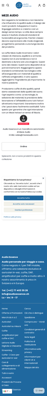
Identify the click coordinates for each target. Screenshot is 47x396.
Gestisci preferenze (23, 210)
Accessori (6, 377)
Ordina (23, 146)
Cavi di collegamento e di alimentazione (11, 365)
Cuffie (5, 330)
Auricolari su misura (11, 326)
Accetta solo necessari (23, 204)
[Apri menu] (2, 5)
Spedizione (29, 317)
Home (5, 308)
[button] (7, 391)
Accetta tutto (23, 198)
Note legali (29, 337)
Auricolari (6, 321)
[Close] (43, 178)
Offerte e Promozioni (12, 313)
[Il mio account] (38, 5)
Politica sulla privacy (12, 217)
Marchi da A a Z (9, 317)
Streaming (7, 350)
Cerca (27, 308)
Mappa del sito (31, 367)
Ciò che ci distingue (33, 313)
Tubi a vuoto (8, 373)
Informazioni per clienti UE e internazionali (32, 360)
